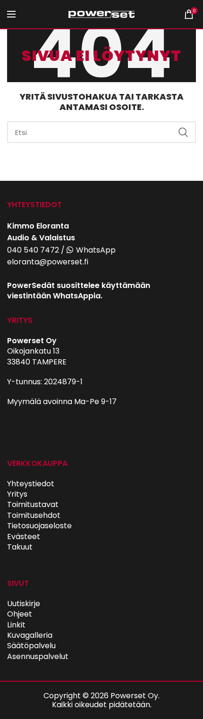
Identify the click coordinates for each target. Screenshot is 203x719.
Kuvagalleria (29, 635)
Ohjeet (19, 614)
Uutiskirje (23, 603)
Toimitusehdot (33, 515)
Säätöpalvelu (31, 645)
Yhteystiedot (30, 483)
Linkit (16, 624)
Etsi (183, 132)
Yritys (17, 494)
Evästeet (23, 536)
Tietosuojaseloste (39, 525)
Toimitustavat (33, 504)
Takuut (20, 546)
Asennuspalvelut (37, 656)
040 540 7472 (33, 250)
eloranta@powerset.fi (47, 261)
